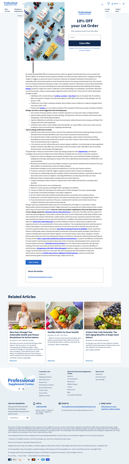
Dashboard (99, 374)
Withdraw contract (44, 396)
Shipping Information (45, 377)
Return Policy (43, 382)
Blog (68, 392)
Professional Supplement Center (40, 277)
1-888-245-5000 (41, 407)
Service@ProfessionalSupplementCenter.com (79, 407)
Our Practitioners (72, 379)
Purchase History (101, 377)
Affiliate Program (72, 384)
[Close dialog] (102, 4)
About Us (70, 376)
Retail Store (71, 382)
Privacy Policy (43, 393)
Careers (69, 387)
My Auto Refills (100, 380)
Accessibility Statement (74, 395)
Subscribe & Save (44, 380)
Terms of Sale (43, 390)
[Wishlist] (108, 3)
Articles (20, 16)
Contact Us (42, 374)
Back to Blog (33, 262)
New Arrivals (71, 390)
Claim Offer (84, 43)
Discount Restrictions (45, 388)
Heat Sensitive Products (46, 385)
